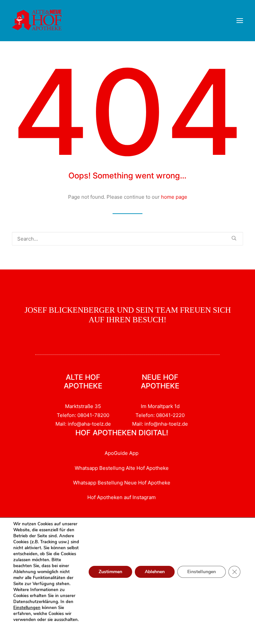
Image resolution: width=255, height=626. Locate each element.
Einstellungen (27, 608)
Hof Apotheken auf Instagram (121, 497)
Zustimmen (110, 572)
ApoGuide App (121, 453)
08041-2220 (170, 415)
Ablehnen (155, 572)
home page (174, 197)
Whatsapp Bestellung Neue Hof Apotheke (121, 482)
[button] (239, 20)
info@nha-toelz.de (166, 424)
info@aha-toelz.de (89, 424)
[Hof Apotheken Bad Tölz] (37, 20)
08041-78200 (93, 415)
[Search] (127, 239)
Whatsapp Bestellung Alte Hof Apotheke (122, 468)
